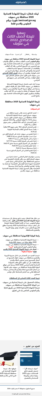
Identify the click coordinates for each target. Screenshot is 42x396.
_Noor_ (27, 54)
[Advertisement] (21, 195)
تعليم (28, 346)
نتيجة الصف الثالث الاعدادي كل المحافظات (24, 278)
